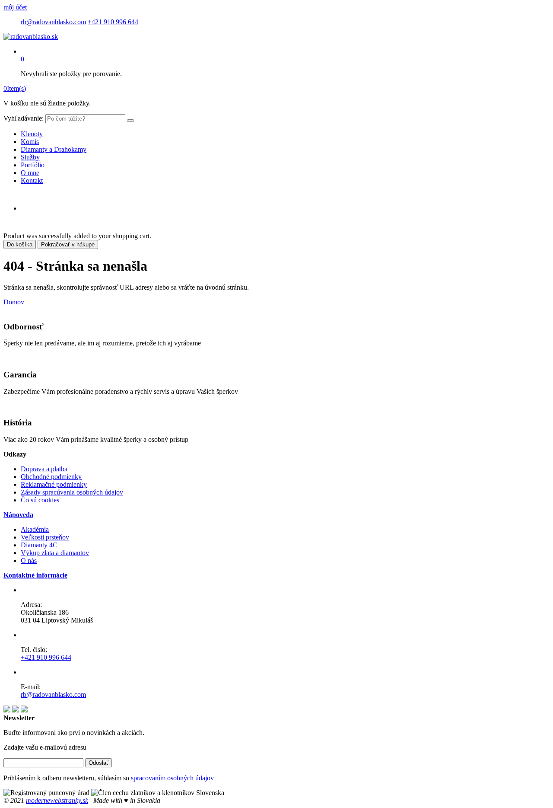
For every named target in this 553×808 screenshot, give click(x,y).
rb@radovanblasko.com (53, 22)
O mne (30, 172)
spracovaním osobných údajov (172, 778)
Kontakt (32, 180)
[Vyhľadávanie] (130, 120)
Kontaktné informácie (35, 575)
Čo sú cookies (40, 500)
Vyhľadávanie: (23, 118)
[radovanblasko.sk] (30, 36)
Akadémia (35, 529)
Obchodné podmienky (51, 476)
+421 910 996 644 (113, 22)
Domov (13, 302)
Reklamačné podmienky (54, 484)
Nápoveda (18, 514)
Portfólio (32, 165)
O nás (29, 560)
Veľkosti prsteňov (45, 537)
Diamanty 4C (39, 545)
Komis (30, 141)
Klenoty (32, 133)
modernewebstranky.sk (57, 800)
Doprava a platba (44, 469)
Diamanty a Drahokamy (53, 149)
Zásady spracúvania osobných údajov (72, 492)
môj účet (15, 7)
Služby (30, 157)
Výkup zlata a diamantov (55, 552)
